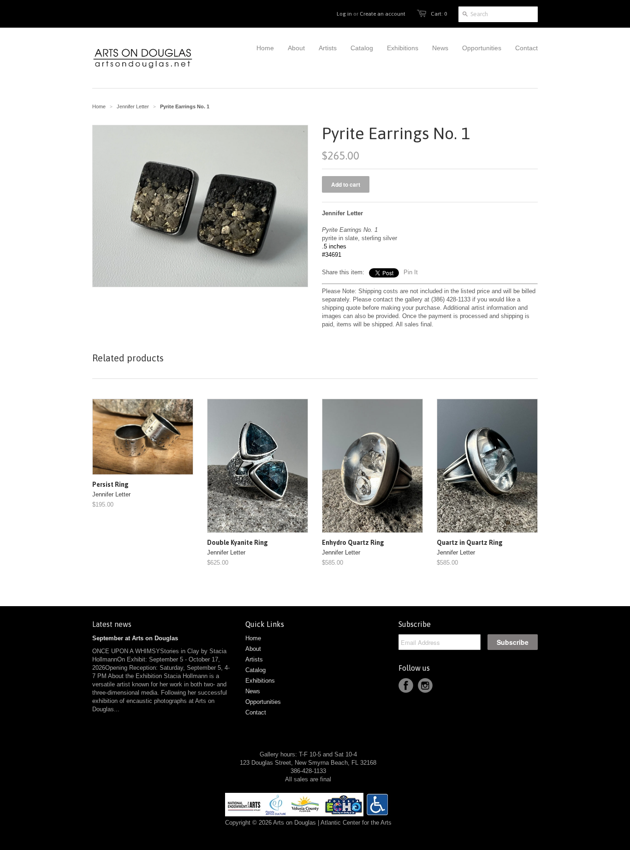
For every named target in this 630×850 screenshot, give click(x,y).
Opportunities (263, 701)
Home (253, 638)
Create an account (382, 14)
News (252, 691)
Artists (254, 659)
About (253, 648)
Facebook (405, 685)
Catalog (255, 670)
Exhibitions (260, 680)
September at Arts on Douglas (135, 638)
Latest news (111, 624)
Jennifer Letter (133, 106)
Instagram (425, 685)
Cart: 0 (439, 14)
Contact (255, 712)
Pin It (411, 272)
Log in (344, 14)
